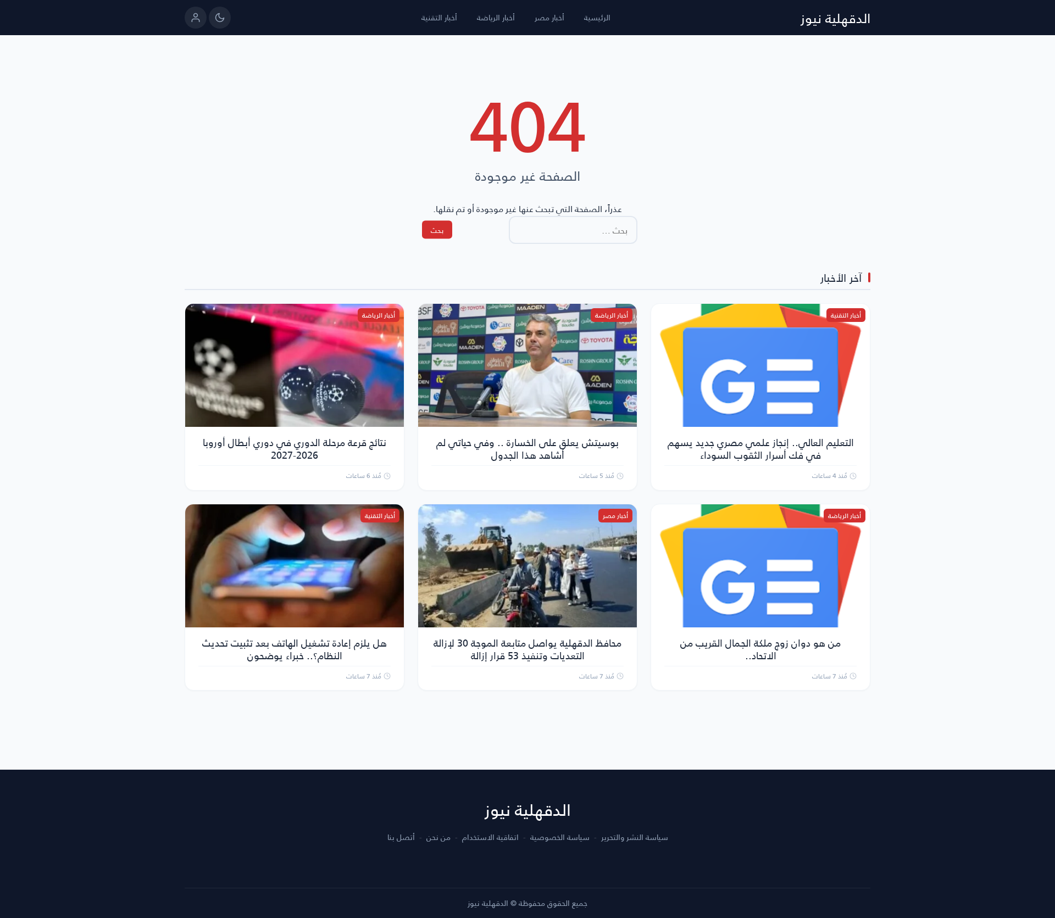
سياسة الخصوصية (560, 837)
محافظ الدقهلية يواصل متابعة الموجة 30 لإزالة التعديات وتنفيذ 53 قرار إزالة (527, 649)
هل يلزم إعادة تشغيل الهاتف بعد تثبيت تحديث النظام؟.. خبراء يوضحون (294, 649)
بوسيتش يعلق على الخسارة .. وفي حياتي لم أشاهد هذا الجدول (527, 448)
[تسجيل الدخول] (196, 18)
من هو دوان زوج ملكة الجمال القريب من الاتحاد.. (760, 649)
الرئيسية (597, 17)
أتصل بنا (401, 837)
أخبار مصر (549, 17)
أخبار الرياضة (496, 17)
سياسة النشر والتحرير (634, 837)
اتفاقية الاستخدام (490, 837)
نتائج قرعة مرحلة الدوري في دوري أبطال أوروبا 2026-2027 (294, 448)
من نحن (438, 837)
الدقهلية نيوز (835, 17)
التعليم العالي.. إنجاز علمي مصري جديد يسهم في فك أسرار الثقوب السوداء (761, 448)
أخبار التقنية (439, 17)
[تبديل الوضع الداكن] (220, 18)
